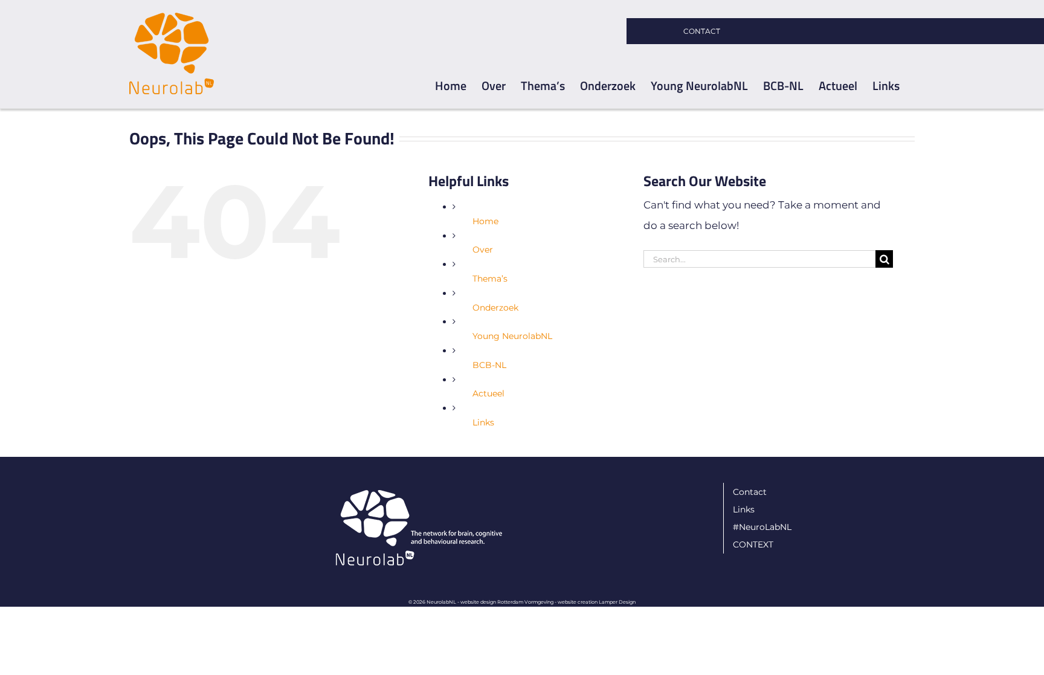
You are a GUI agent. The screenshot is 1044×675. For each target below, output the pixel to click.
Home (485, 221)
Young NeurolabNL (512, 336)
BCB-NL (489, 365)
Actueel (488, 393)
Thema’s (489, 278)
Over (482, 249)
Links (483, 422)
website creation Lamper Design (597, 602)
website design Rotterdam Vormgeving (506, 602)
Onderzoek (495, 307)
